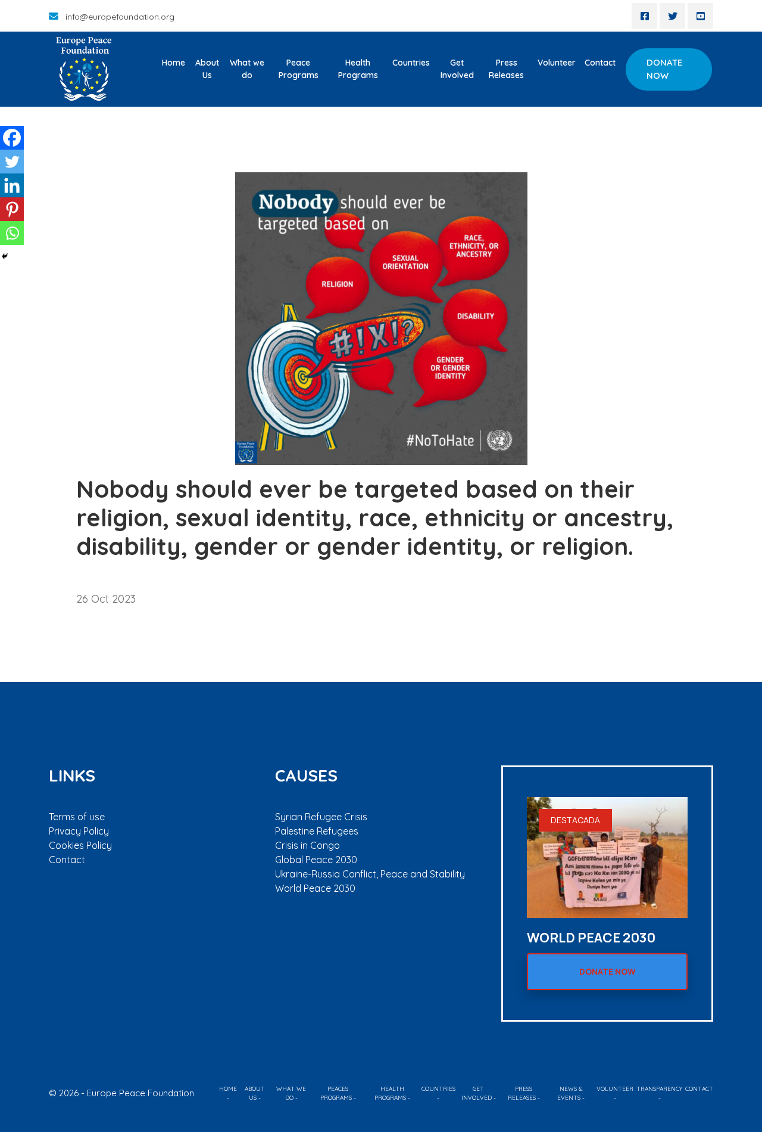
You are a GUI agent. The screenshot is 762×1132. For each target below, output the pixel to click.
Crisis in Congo (307, 845)
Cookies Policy (80, 845)
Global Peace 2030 (316, 860)
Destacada (575, 820)
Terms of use (77, 817)
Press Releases (506, 68)
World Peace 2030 (315, 888)
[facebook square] (644, 16)
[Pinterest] (12, 209)
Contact (600, 62)
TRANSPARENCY (659, 1089)
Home (173, 62)
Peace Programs (298, 68)
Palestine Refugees (316, 831)
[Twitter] (12, 161)
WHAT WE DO (291, 1093)
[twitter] (672, 16)
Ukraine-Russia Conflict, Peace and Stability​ (370, 874)
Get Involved (457, 68)
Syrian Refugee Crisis (321, 817)
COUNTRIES (438, 1089)
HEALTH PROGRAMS (390, 1093)
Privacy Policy (79, 831)
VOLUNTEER (615, 1089)
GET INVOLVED (476, 1093)
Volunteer (557, 62)
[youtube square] (700, 16)
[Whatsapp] (12, 233)
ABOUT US (255, 1093)
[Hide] (5, 256)
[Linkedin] (12, 185)
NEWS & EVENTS (570, 1093)
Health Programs (358, 68)
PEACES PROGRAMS (336, 1093)
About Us (207, 68)
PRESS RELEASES (522, 1093)
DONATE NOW (664, 69)
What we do (247, 68)
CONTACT (699, 1089)
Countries (411, 62)
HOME (228, 1089)
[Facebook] (12, 138)
